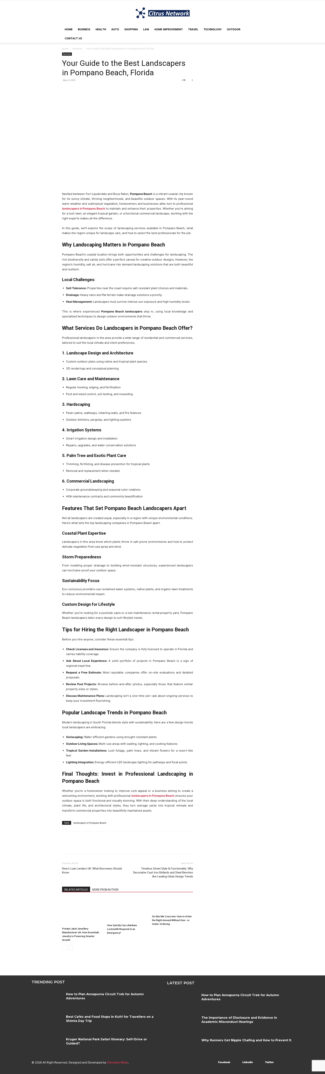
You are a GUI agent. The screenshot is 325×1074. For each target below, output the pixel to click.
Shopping (131, 29)
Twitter (269, 1062)
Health (101, 29)
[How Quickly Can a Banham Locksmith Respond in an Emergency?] (127, 909)
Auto (115, 29)
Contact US (73, 38)
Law (146, 29)
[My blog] (162, 13)
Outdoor (233, 29)
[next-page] (70, 947)
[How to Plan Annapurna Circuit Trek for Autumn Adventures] (47, 999)
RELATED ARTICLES (76, 889)
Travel (193, 29)
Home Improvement (168, 29)
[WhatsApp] (92, 88)
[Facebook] (66, 88)
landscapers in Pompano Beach (90, 822)
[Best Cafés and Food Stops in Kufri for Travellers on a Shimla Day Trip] (47, 1022)
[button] (258, 29)
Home (69, 29)
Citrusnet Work (117, 1062)
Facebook (224, 1062)
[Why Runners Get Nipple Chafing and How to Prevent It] (183, 1045)
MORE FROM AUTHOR (105, 889)
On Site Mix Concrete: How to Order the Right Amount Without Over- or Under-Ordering (172, 920)
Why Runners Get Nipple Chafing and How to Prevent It (246, 1040)
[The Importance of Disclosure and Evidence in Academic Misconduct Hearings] (183, 1023)
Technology (213, 29)
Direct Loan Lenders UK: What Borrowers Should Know (92, 870)
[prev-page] (64, 947)
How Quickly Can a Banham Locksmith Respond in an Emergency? (122, 929)
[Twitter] (74, 88)
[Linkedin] (237, 1062)
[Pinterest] (83, 88)
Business (84, 29)
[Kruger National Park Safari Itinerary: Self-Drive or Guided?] (47, 1045)
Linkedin (247, 1062)
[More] (101, 88)
